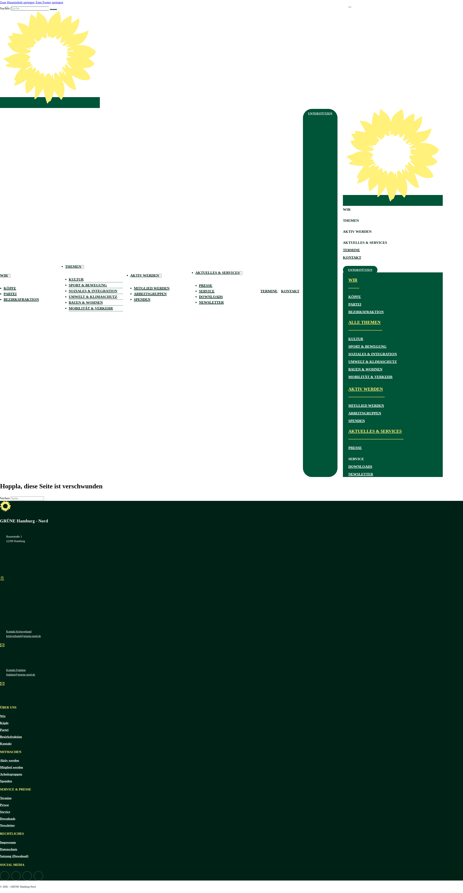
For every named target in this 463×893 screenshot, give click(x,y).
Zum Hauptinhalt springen (17, 2)
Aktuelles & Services (217, 273)
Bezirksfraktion (21, 299)
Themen (73, 266)
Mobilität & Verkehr (91, 308)
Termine (268, 291)
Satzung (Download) (14, 856)
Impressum (8, 842)
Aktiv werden (144, 275)
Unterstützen (320, 113)
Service (206, 291)
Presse (205, 285)
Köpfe (10, 288)
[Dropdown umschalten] (9, 276)
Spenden (142, 299)
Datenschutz (8, 849)
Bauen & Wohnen (86, 302)
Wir (4, 275)
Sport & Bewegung (88, 285)
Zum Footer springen (49, 2)
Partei (10, 294)
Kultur (76, 279)
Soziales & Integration (93, 291)
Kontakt (290, 291)
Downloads (211, 297)
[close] (6, 7)
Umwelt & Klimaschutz (93, 297)
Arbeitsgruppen (150, 294)
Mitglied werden (151, 288)
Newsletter (211, 302)
